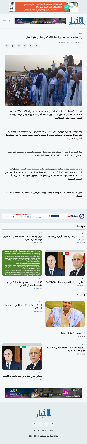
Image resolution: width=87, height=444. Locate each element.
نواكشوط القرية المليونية (73, 333)
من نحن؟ (50, 430)
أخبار (80, 33)
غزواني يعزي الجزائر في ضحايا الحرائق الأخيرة (65, 282)
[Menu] (4, 21)
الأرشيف (36, 430)
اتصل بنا (43, 430)
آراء (84, 330)
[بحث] (9, 21)
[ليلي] (12, 21)
